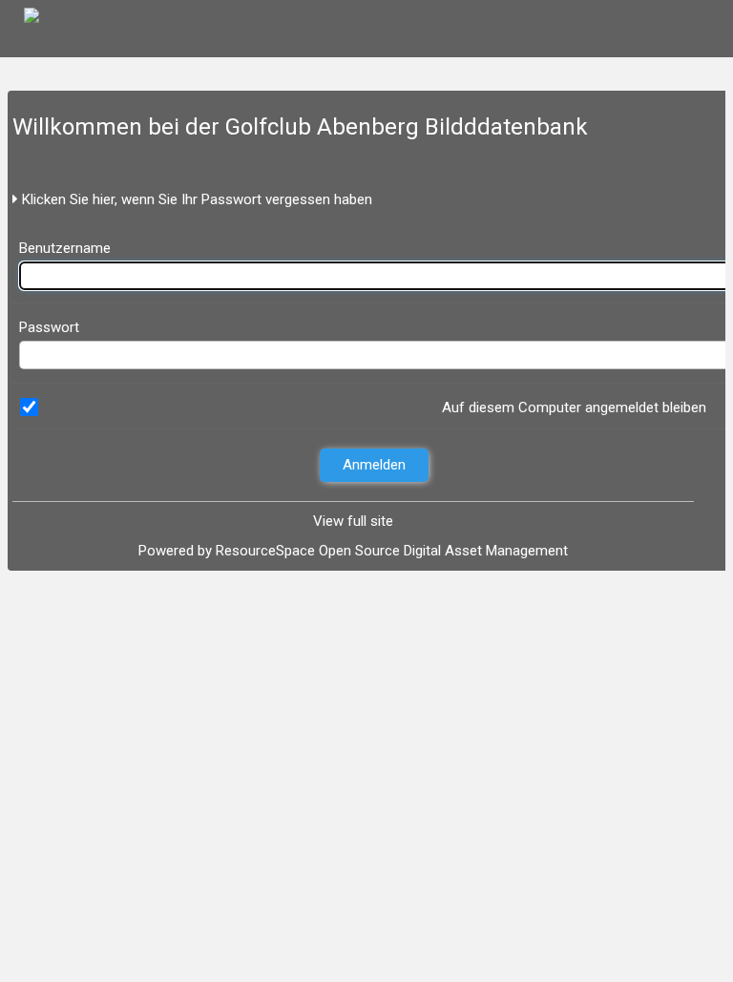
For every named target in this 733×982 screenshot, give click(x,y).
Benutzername (65, 248)
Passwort (49, 327)
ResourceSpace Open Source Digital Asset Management (392, 550)
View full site (353, 521)
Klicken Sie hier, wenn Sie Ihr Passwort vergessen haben (195, 199)
